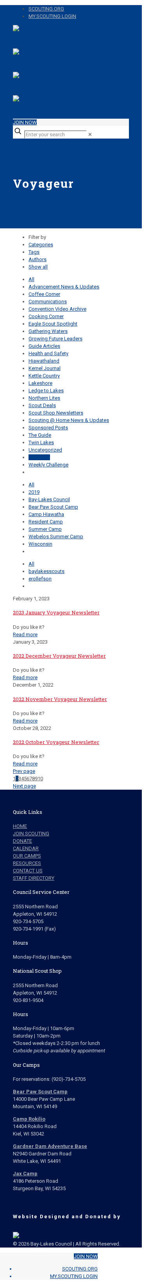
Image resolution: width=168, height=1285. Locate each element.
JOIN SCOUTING (31, 833)
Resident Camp (46, 522)
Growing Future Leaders (55, 339)
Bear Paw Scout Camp (53, 507)
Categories (41, 244)
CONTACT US (28, 871)
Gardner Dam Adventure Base (50, 1146)
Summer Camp (45, 529)
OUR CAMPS (27, 856)
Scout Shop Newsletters (56, 413)
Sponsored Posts (48, 428)
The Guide (40, 435)
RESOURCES (27, 863)
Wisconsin (40, 544)
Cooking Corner (46, 316)
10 (40, 778)
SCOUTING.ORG (46, 9)
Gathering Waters (48, 331)
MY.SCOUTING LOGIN (52, 16)
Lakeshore (40, 383)
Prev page (24, 771)
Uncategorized (45, 450)
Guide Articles (44, 346)
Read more (25, 634)
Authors (37, 259)
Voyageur (39, 457)
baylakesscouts (46, 571)
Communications (48, 301)
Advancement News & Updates (64, 287)
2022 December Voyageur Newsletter (59, 655)
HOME (20, 826)
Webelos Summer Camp (56, 536)
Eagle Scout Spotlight (53, 324)
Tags (34, 252)
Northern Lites (44, 398)
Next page (24, 786)
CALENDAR (26, 848)
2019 (34, 492)
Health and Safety (48, 353)
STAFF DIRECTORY (33, 878)
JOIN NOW (25, 122)
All (31, 279)
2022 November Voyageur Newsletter (60, 699)
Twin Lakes (41, 442)
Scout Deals (42, 405)
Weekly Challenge (48, 465)
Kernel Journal (45, 368)
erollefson (40, 579)
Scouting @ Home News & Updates (69, 420)
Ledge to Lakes (46, 390)
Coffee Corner (44, 294)
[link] (90, 134)
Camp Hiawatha (46, 514)
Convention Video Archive (57, 309)
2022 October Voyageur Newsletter (56, 742)
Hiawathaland (44, 361)
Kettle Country (44, 376)
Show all (38, 267)
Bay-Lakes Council (49, 499)
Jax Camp (25, 1173)
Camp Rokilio (29, 1119)
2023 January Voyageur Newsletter (56, 612)
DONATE (22, 841)
